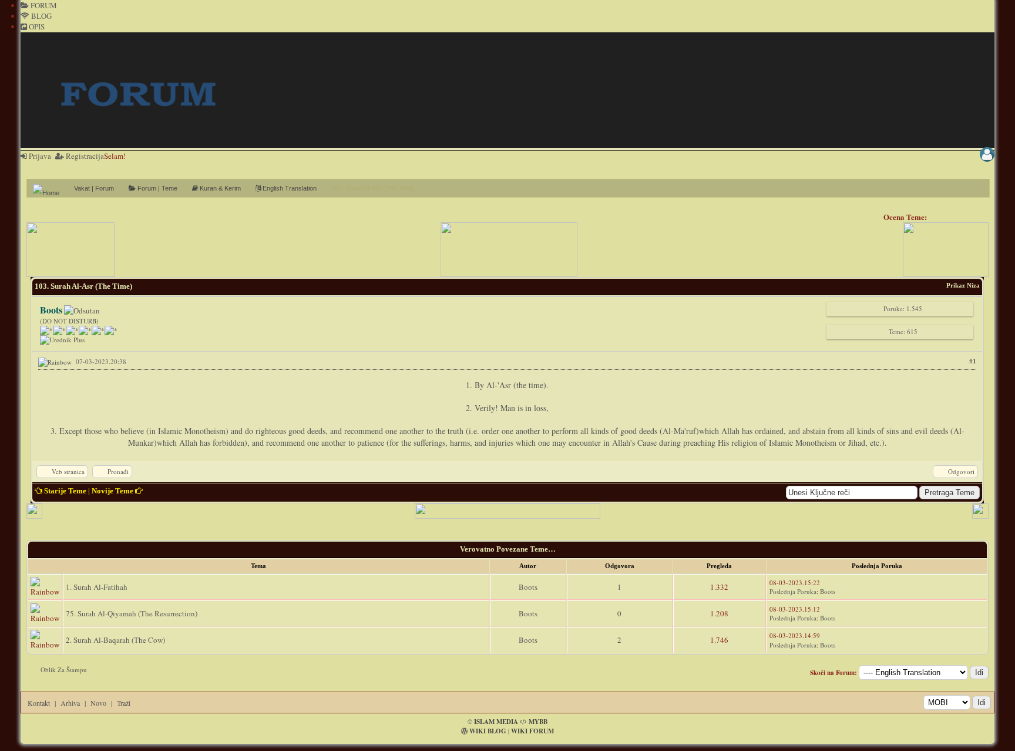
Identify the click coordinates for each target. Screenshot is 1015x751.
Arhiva (70, 702)
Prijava (39, 156)
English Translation (289, 188)
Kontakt (39, 702)
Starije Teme (65, 490)
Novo (98, 702)
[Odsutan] (82, 310)
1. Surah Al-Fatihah (96, 587)
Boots (528, 587)
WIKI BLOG (487, 731)
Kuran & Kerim (219, 188)
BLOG (40, 16)
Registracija (84, 156)
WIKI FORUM (532, 731)
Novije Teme (112, 490)
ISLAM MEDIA (496, 721)
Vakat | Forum (94, 188)
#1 (972, 361)
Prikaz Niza (963, 285)
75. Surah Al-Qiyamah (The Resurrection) (131, 613)
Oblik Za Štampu (64, 669)
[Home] (50, 188)
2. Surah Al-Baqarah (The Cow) (115, 640)
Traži (123, 702)
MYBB (538, 721)
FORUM (43, 5)
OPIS (36, 26)
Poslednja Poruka (792, 591)
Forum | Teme (156, 188)
